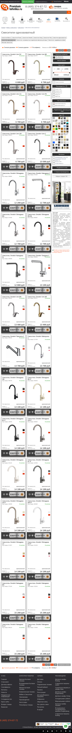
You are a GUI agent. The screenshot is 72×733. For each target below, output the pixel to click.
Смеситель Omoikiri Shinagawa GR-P (38, 419)
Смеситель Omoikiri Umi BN (11, 297)
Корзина (40, 690)
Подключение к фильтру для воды (62, 110)
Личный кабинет (58, 1)
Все (55, 47)
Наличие (61, 79)
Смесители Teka (48, 37)
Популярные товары (26, 705)
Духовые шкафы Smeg (62, 696)
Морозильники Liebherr (62, 701)
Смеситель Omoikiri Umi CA (11, 94)
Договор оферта (6, 684)
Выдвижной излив (62, 167)
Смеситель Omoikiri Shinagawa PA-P (12, 460)
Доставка (40, 679)
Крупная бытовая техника (13, 22)
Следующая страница (64, 664)
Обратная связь (42, 702)
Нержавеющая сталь (61, 157)
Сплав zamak (59, 163)
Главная (4, 679)
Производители (66, 21)
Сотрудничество (6, 699)
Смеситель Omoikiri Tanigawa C (38, 255)
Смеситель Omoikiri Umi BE (37, 54)
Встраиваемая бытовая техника (22, 22)
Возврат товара (6, 704)
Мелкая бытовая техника (31, 21)
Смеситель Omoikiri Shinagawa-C (13, 174)
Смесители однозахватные (8, 40)
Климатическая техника (39, 21)
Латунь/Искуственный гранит (60, 159)
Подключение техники (44, 684)
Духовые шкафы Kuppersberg (60, 692)
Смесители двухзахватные (59, 37)
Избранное (40, 699)
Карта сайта (5, 702)
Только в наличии (59, 82)
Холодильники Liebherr (62, 698)
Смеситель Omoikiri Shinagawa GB (12, 378)
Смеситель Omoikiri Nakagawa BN (12, 584)
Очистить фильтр (61, 60)
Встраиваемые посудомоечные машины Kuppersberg (62, 709)
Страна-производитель (62, 171)
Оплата (39, 682)
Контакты (4, 690)
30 (51, 47)
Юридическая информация (5, 695)
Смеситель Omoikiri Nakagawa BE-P (38, 625)
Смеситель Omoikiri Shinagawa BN (12, 215)
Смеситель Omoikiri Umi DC (11, 54)
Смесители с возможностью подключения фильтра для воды (32, 40)
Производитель (60, 86)
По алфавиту (35, 47)
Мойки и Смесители (48, 21)
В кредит (40, 709)
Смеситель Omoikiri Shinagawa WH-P (38, 501)
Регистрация (41, 692)
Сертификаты (5, 687)
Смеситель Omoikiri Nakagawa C (39, 173)
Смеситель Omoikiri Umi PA (37, 94)
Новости (4, 692)
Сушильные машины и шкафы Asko (62, 688)
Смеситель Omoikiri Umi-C (37, 134)
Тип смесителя (61, 100)
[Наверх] (70, 731)
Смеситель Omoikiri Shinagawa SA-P (12, 501)
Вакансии (4, 707)
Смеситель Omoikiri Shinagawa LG (12, 543)
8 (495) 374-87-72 (36, 6)
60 (53, 47)
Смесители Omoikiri (27, 37)
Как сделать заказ (43, 704)
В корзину (14, 87)
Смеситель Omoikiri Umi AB (37, 297)
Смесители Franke (16, 37)
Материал (61, 154)
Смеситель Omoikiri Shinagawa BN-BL (38, 215)
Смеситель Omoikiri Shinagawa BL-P (12, 419)
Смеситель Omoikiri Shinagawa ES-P (38, 543)
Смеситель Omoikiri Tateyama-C (13, 336)
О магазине (5, 682)
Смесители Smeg (38, 37)
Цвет (60, 115)
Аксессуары (23, 702)
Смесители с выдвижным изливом (56, 40)
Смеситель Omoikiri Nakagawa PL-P (12, 625)
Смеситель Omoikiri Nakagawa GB (38, 584)
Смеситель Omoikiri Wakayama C (38, 337)
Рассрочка (40, 707)
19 (69, 50)
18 (50, 47)
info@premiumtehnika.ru (41, 1)
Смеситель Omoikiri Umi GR (12, 134)
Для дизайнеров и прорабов (43, 695)
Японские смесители (7, 42)
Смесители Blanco (6, 37)
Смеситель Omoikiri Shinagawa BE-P (38, 378)
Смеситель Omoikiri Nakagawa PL (12, 256)
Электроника (57, 21)
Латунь (58, 161)
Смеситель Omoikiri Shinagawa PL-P (38, 460)
